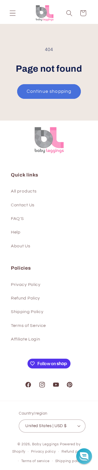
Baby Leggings (45, 444)
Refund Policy (25, 298)
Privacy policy (43, 451)
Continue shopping (49, 91)
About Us (20, 246)
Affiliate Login (25, 339)
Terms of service (35, 461)
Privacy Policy (26, 284)
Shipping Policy (27, 312)
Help (16, 232)
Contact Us (23, 205)
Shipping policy (69, 461)
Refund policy (74, 451)
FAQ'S (17, 218)
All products (23, 191)
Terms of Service (28, 325)
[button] (13, 13)
